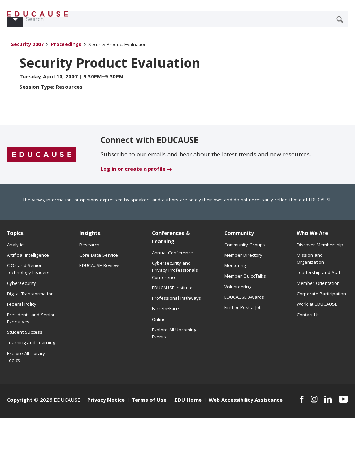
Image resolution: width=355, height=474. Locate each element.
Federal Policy (21, 304)
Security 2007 (27, 45)
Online (159, 320)
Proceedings (66, 45)
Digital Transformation (30, 294)
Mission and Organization (310, 259)
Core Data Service (98, 256)
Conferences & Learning (171, 237)
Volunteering (237, 287)
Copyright (20, 400)
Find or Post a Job (243, 308)
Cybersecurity (21, 284)
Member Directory (243, 256)
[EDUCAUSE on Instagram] (314, 399)
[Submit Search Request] (340, 19)
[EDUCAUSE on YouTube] (343, 399)
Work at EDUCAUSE (317, 304)
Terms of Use (149, 400)
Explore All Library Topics (26, 357)
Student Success (24, 333)
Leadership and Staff (319, 273)
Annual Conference (172, 253)
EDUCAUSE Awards (244, 298)
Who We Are (312, 233)
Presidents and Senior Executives (31, 319)
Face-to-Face (165, 309)
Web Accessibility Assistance (246, 400)
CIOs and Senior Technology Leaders (28, 269)
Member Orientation (318, 284)
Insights (90, 233)
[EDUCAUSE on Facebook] (302, 399)
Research (89, 245)
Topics (15, 233)
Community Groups (244, 245)
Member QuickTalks (245, 276)
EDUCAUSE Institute (172, 288)
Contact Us (308, 315)
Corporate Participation (321, 294)
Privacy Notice (106, 400)
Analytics (16, 245)
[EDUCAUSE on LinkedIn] (328, 399)
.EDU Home (187, 400)
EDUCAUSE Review (99, 266)
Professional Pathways (176, 299)
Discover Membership (320, 245)
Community (239, 233)
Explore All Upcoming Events (174, 334)
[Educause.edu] (41, 154)
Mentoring (235, 266)
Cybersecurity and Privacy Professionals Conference (175, 271)
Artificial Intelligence (28, 256)
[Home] (38, 14)
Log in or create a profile (133, 169)
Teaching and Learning (31, 343)
